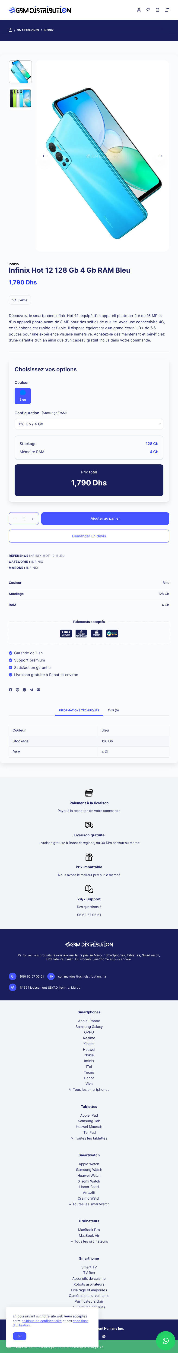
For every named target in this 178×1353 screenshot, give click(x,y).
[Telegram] (31, 690)
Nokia (89, 1055)
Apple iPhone (89, 1021)
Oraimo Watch (89, 1198)
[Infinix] (14, 264)
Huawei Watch (89, 1175)
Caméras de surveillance (89, 1295)
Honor (89, 1078)
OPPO (89, 1032)
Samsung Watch (89, 1169)
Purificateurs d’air (89, 1301)
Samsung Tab (89, 1121)
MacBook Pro (89, 1230)
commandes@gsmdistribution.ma (82, 976)
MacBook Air (89, 1235)
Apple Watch (89, 1164)
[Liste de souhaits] (148, 10)
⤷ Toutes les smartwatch (89, 1204)
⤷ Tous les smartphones (89, 1089)
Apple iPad (89, 1115)
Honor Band (89, 1187)
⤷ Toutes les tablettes (89, 1138)
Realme (89, 1038)
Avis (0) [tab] (113, 710)
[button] (165, 1340)
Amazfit (89, 1192)
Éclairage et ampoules (89, 1290)
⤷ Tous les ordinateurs (89, 1241)
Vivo (89, 1084)
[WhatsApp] (24, 690)
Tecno (89, 1072)
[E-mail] (38, 690)
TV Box (89, 1273)
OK (19, 1336)
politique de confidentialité (42, 1321)
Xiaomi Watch (89, 1181)
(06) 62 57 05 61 (32, 976)
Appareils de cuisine (89, 1278)
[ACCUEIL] (10, 30)
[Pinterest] (17, 690)
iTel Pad (89, 1132)
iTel (89, 1066)
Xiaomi (89, 1044)
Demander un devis (89, 536)
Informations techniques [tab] (79, 710)
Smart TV (89, 1267)
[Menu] (167, 10)
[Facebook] (10, 690)
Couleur (22, 382)
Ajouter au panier (105, 518)
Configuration (27, 413)
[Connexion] (139, 10)
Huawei (89, 1049)
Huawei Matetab (89, 1126)
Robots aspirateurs (89, 1284)
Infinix (37, 562)
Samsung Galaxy (89, 1026)
